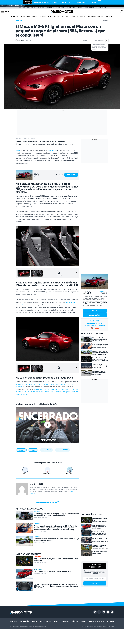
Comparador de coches (94, 323)
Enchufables (38, 569)
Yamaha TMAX (51, 7)
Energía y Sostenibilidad (95, 16)
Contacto (83, 626)
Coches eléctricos (89, 7)
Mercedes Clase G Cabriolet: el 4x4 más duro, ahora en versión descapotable (40, 141)
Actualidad (14, 16)
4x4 (97, 7)
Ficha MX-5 (94, 311)
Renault (80, 7)
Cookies (99, 626)
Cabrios (21, 450)
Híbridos (75, 16)
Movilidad (109, 16)
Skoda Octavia (41, 7)
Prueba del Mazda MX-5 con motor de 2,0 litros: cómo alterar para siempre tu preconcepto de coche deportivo (47, 391)
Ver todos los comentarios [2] (47, 502)
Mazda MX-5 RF (63, 450)
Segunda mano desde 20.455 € (95, 325)
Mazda (18, 150)
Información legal (91, 626)
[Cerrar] (107, 44)
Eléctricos (65, 16)
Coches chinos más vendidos (26, 7)
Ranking (56, 16)
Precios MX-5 (94, 321)
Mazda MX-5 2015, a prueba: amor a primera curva (52, 389)
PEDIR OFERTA (71, 175)
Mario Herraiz (21, 40)
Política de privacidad (108, 626)
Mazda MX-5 (52, 150)
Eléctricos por (11, 5)
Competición (25, 16)
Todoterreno (61, 7)
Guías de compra (45, 16)
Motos (82, 16)
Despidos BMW (71, 7)
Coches (34, 16)
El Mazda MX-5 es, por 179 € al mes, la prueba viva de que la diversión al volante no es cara (45, 144)
